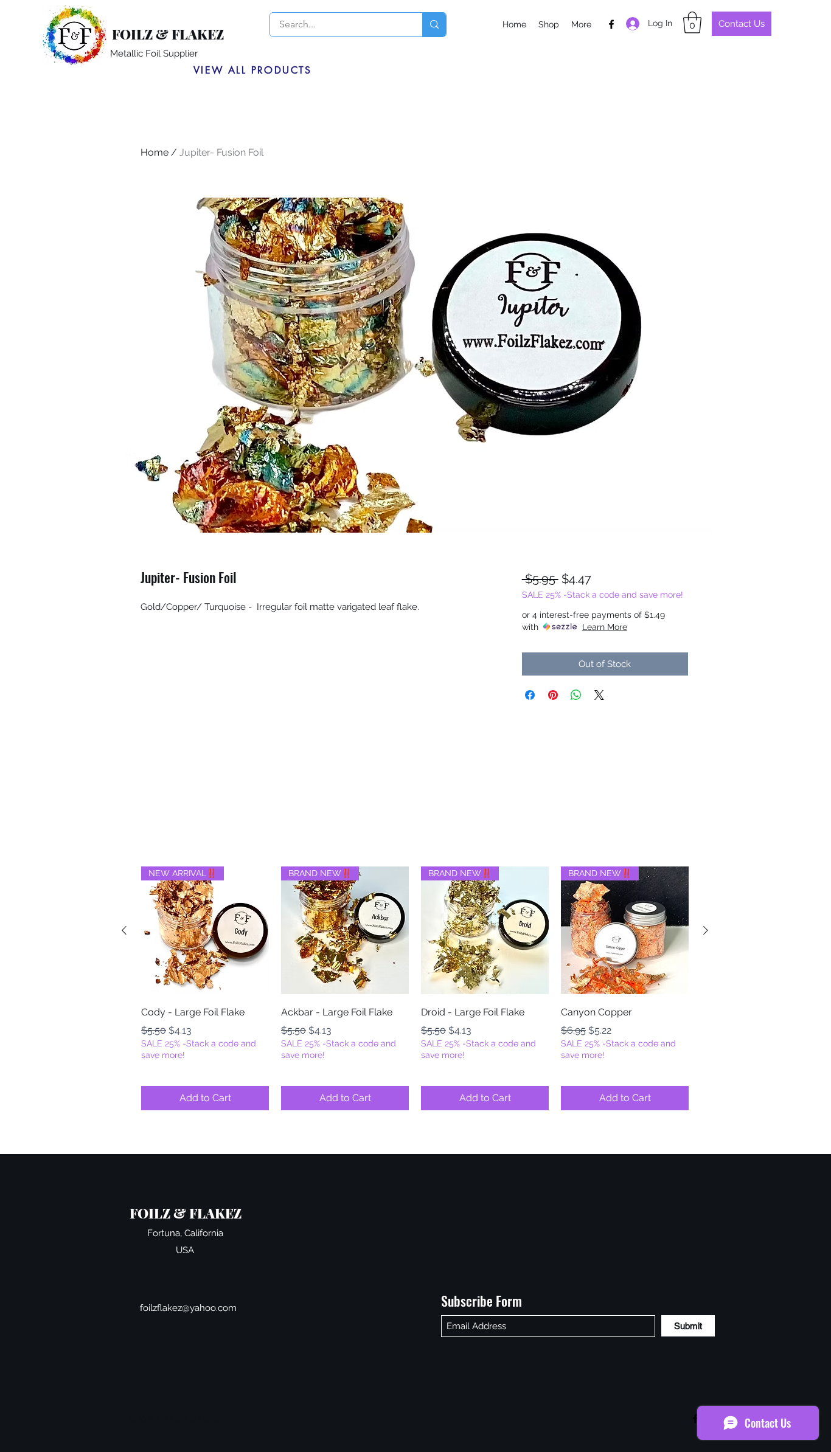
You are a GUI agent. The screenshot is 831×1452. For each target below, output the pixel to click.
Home (155, 152)
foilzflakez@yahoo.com (188, 1307)
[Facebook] (611, 24)
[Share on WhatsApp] (576, 695)
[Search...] (434, 24)
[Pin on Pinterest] (553, 695)
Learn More (604, 627)
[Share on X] (599, 695)
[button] (692, 22)
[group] (415, 988)
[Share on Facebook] (530, 695)
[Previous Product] (124, 930)
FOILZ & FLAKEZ (168, 34)
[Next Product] (705, 930)
